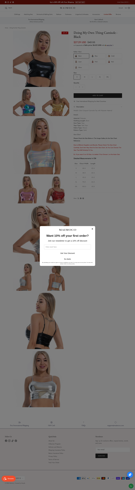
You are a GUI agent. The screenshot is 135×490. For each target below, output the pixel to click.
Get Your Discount (67, 253)
